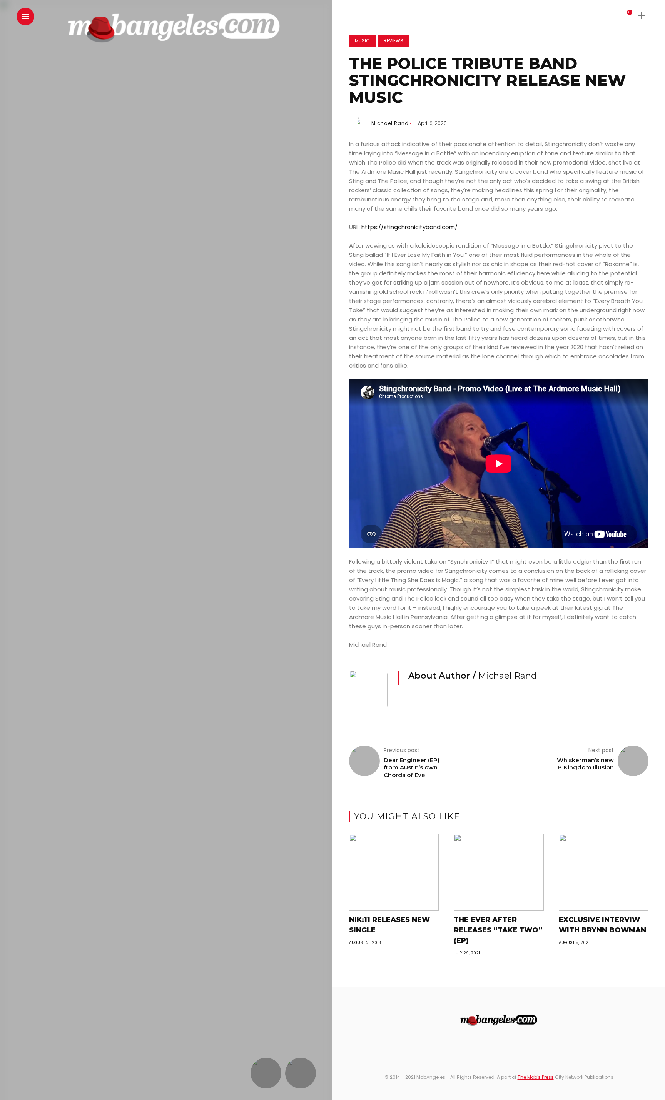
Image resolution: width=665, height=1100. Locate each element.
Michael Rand (390, 123)
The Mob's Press (536, 1077)
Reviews (393, 40)
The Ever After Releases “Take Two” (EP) (498, 930)
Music (362, 40)
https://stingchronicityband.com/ (409, 227)
